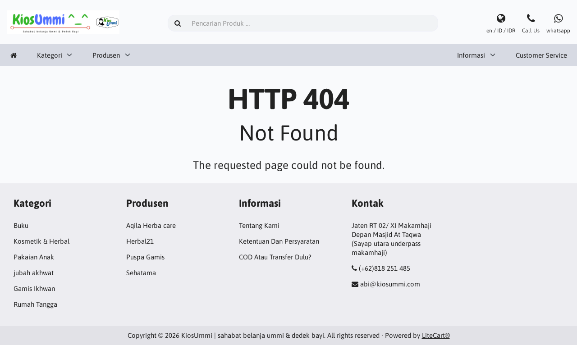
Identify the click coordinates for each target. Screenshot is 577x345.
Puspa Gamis (145, 257)
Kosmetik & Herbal (41, 241)
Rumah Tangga (35, 304)
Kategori (49, 55)
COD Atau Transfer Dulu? (275, 257)
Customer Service (541, 55)
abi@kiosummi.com (390, 284)
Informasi (471, 55)
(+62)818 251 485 (384, 268)
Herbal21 (140, 241)
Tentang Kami (259, 225)
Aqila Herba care (151, 225)
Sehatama (141, 273)
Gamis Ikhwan (34, 288)
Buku (21, 225)
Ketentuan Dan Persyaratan (279, 241)
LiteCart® (436, 335)
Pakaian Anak (34, 257)
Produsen (106, 55)
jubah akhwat (34, 273)
